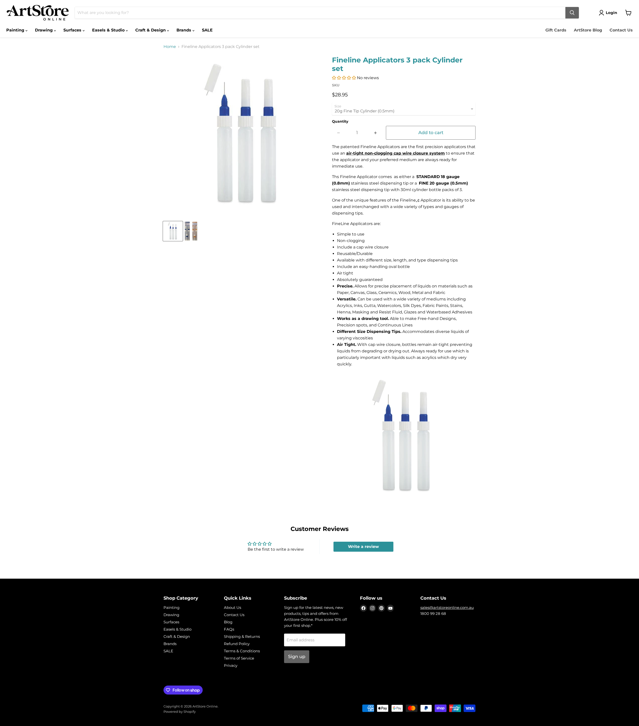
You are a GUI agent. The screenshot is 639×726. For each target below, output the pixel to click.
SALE (207, 30)
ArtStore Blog (588, 30)
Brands (184, 30)
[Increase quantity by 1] (375, 133)
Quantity (340, 121)
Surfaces (73, 30)
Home (169, 46)
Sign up (296, 656)
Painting (15, 30)
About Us (232, 607)
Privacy (230, 665)
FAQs (229, 629)
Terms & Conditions (242, 651)
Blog (228, 622)
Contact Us (621, 30)
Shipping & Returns (242, 636)
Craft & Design (151, 30)
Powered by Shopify (179, 712)
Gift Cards (555, 30)
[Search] (572, 12)
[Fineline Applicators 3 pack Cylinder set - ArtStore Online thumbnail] (173, 231)
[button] (344, 77)
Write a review (363, 546)
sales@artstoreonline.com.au (447, 607)
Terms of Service (239, 658)
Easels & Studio (109, 30)
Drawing (44, 30)
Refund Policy (237, 643)
